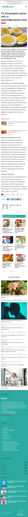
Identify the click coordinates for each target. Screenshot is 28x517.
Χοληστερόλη (4, 196)
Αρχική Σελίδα (5, 428)
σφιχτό (21, 194)
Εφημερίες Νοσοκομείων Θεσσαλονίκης (10, 449)
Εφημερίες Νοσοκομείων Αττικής (9, 445)
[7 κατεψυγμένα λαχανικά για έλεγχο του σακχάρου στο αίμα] (20, 240)
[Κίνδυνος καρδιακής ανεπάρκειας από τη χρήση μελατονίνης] (3, 502)
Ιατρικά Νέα (3, 470)
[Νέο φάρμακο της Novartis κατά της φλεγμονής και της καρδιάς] (3, 487)
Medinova (4, 398)
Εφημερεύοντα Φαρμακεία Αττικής (9, 441)
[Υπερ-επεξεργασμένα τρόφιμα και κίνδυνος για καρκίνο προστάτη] (4, 132)
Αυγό (5, 194)
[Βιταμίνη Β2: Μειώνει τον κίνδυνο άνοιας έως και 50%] (3, 482)
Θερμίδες (12, 194)
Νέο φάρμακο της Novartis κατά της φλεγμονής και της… (15, 487)
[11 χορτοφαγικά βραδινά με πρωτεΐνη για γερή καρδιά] (20, 258)
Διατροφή (3, 467)
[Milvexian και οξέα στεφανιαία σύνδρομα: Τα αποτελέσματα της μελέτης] (3, 492)
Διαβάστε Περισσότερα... (7, 415)
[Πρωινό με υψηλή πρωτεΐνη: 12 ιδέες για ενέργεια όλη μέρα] (20, 223)
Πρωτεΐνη (17, 194)
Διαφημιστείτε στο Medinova (8, 430)
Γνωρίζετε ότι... (4, 473)
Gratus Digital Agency (21, 514)
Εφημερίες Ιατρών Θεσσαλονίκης (9, 447)
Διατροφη (6, 236)
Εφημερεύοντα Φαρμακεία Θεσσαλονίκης (10, 443)
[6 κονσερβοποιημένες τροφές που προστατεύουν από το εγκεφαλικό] (7, 240)
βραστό (8, 194)
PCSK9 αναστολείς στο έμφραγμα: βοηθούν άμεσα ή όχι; (14, 300)
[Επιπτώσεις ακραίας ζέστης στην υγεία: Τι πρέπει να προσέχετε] (3, 497)
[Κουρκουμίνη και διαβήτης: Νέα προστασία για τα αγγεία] (7, 258)
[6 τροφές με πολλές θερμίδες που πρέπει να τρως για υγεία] (4, 123)
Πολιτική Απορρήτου (6, 438)
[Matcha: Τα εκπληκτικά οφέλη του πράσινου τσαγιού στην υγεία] (7, 223)
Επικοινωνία (4, 432)
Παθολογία (3, 465)
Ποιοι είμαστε (5, 434)
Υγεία (2, 462)
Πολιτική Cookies (5, 436)
